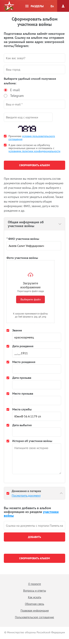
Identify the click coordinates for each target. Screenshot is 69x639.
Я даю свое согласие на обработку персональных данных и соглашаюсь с (34, 148)
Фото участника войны (22, 258)
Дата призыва (21, 378)
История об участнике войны (32, 441)
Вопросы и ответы (34, 590)
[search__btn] (34, 537)
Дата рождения (22, 346)
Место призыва (22, 393)
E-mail (15, 90)
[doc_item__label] (8, 493)
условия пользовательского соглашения (31, 137)
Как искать (34, 597)
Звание (17, 330)
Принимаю (31, 138)
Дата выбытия (22, 425)
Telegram (17, 95)
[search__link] (34, 525)
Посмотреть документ (26, 495)
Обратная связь (34, 604)
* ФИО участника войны (23, 239)
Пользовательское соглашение (34, 617)
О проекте (34, 584)
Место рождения (23, 362)
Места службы (22, 409)
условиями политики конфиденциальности (34, 151)
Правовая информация (35, 610)
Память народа (9, 6)
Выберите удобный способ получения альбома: (30, 81)
